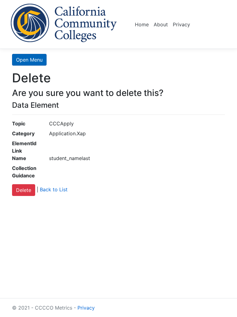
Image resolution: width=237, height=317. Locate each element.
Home (142, 24)
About (161, 24)
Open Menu (29, 60)
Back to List (54, 190)
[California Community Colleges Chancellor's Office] (64, 21)
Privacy (181, 24)
